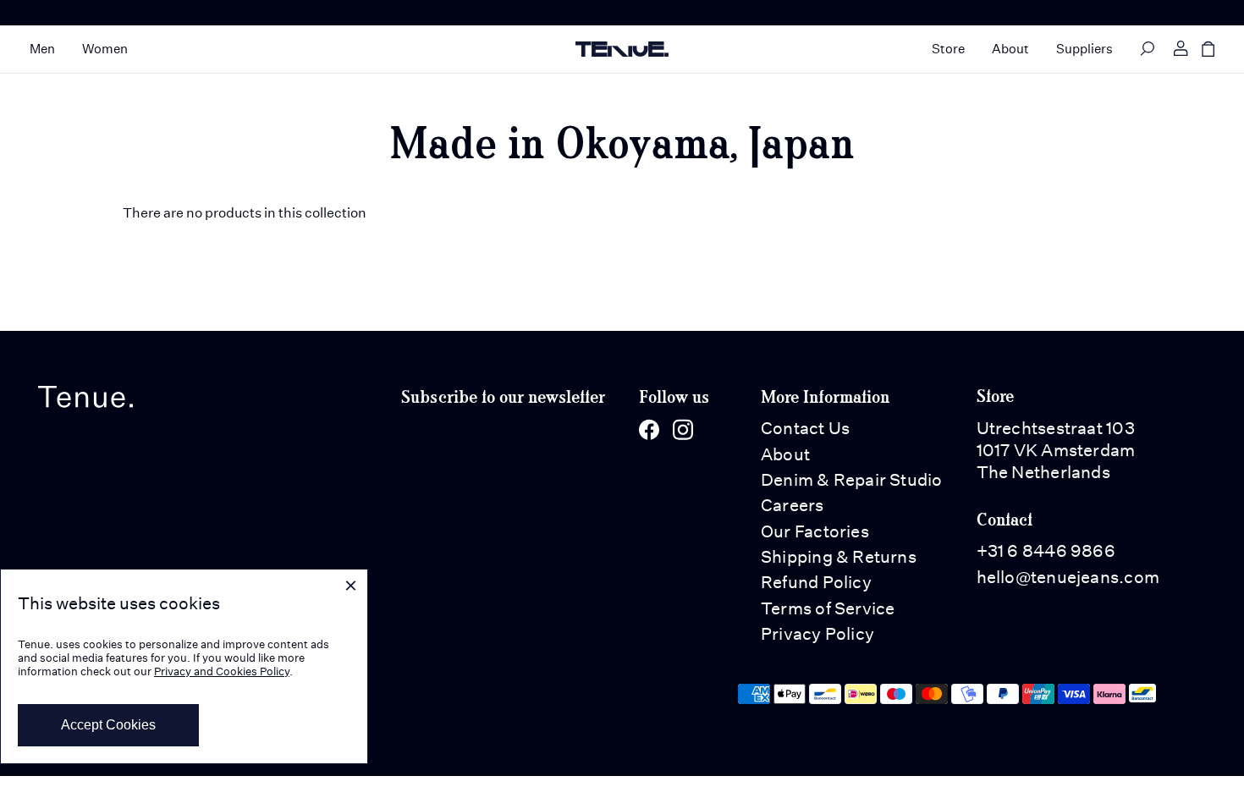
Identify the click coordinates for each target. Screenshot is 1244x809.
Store (948, 49)
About (1010, 49)
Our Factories (815, 531)
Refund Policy (816, 582)
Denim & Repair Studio (852, 480)
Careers (792, 505)
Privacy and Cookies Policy (221, 671)
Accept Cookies (108, 725)
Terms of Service (828, 608)
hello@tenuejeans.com (1068, 577)
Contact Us (805, 428)
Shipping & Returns (838, 557)
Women (105, 48)
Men (42, 48)
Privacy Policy (817, 634)
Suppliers (1084, 49)
